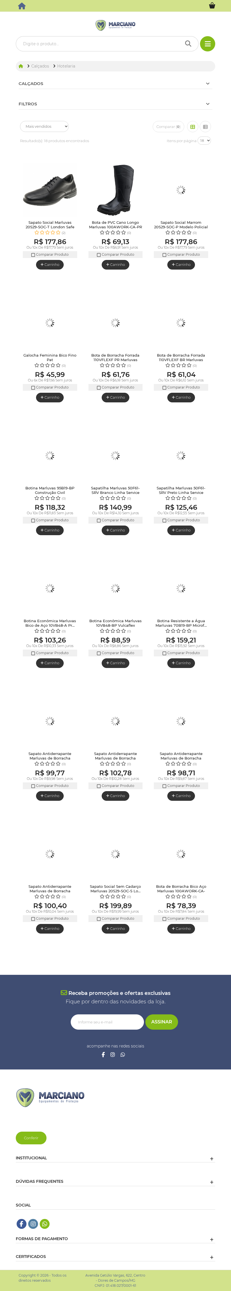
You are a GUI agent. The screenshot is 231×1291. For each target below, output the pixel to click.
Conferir (31, 1138)
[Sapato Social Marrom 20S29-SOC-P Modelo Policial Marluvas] (181, 190)
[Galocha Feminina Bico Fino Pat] (50, 323)
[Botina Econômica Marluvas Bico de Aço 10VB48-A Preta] (50, 588)
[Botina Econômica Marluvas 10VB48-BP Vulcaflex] (115, 588)
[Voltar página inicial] (21, 66)
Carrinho (51, 264)
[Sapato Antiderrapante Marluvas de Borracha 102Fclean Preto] (50, 721)
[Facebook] (103, 1055)
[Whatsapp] (123, 1055)
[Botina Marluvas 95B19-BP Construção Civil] (50, 456)
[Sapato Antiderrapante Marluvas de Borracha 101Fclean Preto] (50, 854)
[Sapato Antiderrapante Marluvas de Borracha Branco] (181, 721)
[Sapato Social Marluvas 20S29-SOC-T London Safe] (50, 190)
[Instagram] (112, 1055)
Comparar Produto (52, 254)
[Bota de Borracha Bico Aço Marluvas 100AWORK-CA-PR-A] (181, 854)
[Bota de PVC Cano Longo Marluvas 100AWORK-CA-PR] (115, 190)
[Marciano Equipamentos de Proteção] (22, 7)
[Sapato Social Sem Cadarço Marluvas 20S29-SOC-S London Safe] (115, 854)
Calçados (31, 83)
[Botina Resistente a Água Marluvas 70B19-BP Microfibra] (181, 588)
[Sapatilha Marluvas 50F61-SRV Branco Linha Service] (115, 456)
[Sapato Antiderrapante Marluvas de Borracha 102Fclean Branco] (115, 721)
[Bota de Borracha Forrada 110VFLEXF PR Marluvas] (115, 323)
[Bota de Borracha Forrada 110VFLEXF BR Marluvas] (181, 323)
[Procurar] (190, 43)
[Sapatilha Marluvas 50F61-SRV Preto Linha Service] (181, 456)
